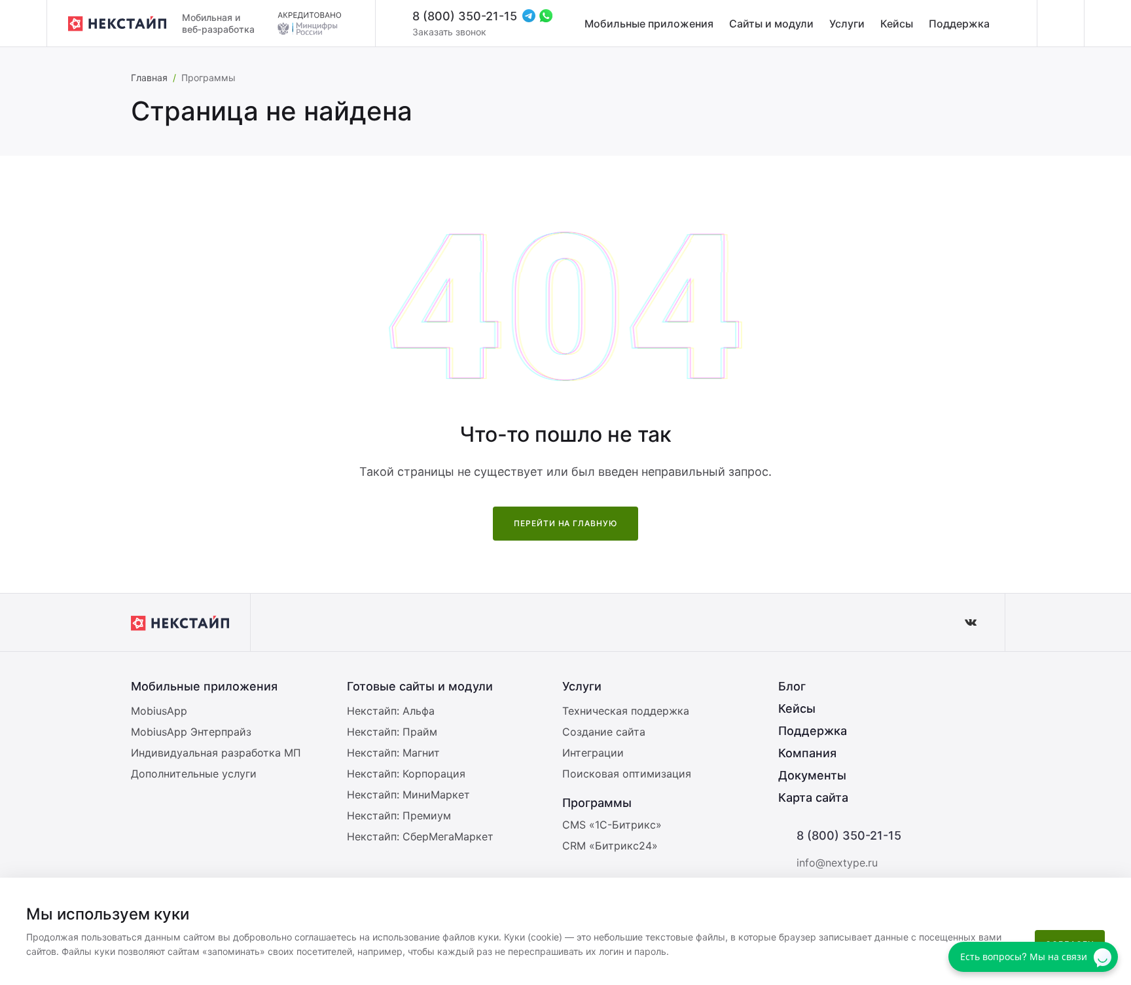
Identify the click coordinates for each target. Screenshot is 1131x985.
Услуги (847, 23)
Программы (597, 803)
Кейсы (896, 23)
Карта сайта (813, 797)
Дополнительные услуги (194, 773)
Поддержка (959, 23)
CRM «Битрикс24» (610, 845)
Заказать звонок (449, 31)
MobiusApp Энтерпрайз (191, 731)
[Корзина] (1107, 23)
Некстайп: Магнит (393, 752)
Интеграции (593, 752)
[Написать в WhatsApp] (545, 15)
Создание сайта (603, 731)
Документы (812, 775)
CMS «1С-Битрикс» (612, 824)
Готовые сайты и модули (420, 686)
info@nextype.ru (837, 862)
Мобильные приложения (648, 23)
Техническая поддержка (625, 710)
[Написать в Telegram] (528, 15)
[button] (1114, 896)
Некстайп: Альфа (391, 710)
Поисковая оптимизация (626, 773)
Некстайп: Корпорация (406, 773)
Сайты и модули (771, 23)
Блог (792, 686)
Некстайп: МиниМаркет (408, 794)
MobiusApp (159, 710)
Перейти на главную (565, 523)
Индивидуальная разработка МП (216, 752)
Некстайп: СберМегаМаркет (420, 836)
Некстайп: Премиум (399, 815)
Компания (807, 753)
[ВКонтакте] (971, 622)
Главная (149, 77)
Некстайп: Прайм (392, 731)
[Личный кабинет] (1060, 23)
